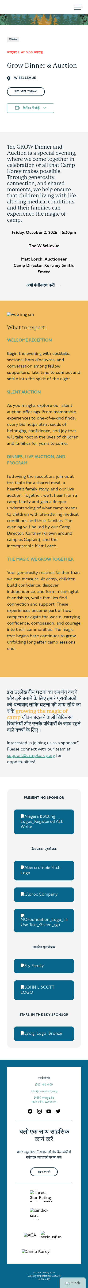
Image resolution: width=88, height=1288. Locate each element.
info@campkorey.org (44, 1091)
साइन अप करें (44, 1172)
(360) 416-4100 (44, 1084)
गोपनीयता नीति (44, 1279)
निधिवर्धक (13, 39)
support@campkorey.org (31, 756)
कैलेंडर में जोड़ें (31, 108)
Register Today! (26, 91)
